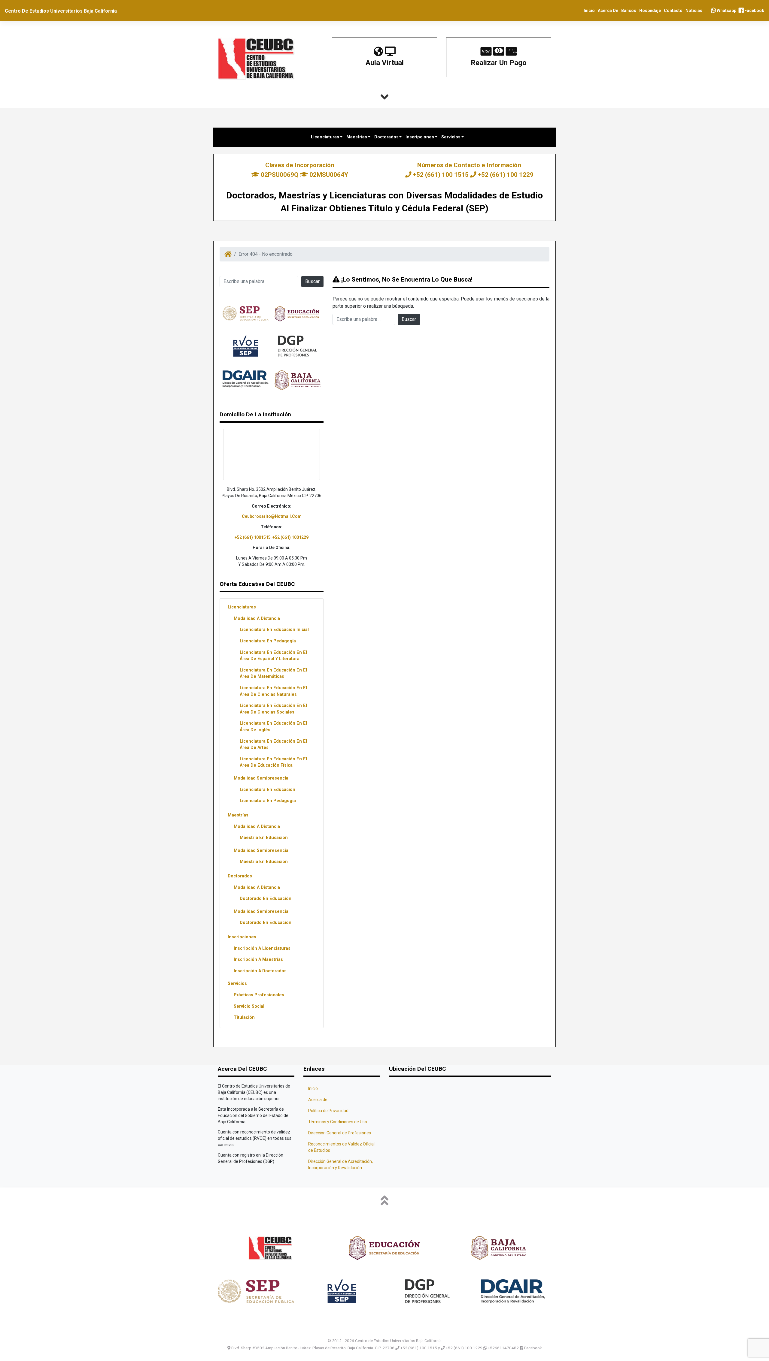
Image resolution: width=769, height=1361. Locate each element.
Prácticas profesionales (259, 994)
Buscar (312, 281)
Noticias (693, 10)
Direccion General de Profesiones (339, 1132)
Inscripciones (420, 137)
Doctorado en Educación (265, 898)
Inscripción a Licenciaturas (262, 948)
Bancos (628, 10)
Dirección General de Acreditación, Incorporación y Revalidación (340, 1164)
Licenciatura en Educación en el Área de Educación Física (273, 762)
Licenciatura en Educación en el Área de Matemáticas (273, 673)
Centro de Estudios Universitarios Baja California (61, 11)
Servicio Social (249, 1006)
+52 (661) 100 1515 (441, 174)
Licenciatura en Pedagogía (268, 641)
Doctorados (387, 137)
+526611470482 (503, 1347)
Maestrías (357, 137)
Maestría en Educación (264, 837)
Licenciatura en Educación (267, 789)
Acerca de (608, 10)
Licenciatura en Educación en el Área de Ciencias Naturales (273, 691)
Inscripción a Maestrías (258, 959)
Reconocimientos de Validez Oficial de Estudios (341, 1147)
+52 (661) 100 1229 (504, 174)
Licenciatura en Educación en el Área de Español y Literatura (273, 656)
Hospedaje (650, 10)
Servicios (451, 137)
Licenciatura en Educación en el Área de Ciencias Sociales (273, 709)
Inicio (589, 10)
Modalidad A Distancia (257, 618)
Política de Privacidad (328, 1110)
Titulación (244, 1017)
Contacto (673, 10)
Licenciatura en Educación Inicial (274, 629)
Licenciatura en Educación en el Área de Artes (273, 744)
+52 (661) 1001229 (290, 537)
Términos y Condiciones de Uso (337, 1121)
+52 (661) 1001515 (253, 537)
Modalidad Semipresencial (262, 778)
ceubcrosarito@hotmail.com (272, 516)
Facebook (753, 10)
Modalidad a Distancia (257, 826)
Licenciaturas (325, 137)
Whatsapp (726, 10)
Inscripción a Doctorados (260, 970)
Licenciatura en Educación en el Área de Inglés (273, 726)
